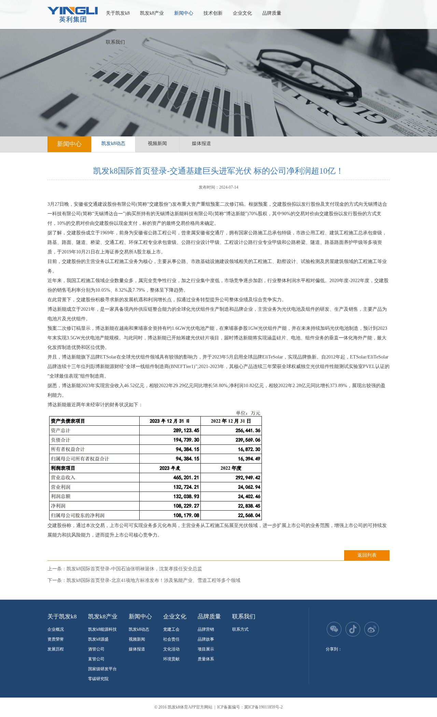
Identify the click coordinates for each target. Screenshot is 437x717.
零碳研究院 (98, 678)
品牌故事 (206, 639)
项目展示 (206, 649)
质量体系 (206, 659)
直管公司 (96, 659)
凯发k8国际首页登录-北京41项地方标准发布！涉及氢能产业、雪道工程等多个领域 (153, 580)
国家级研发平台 (102, 669)
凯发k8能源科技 (102, 629)
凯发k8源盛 (98, 639)
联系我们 (115, 42)
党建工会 (171, 629)
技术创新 (213, 13)
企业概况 (55, 629)
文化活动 (171, 649)
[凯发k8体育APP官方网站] (72, 15)
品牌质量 (271, 13)
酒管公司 (96, 649)
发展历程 (55, 649)
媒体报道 (201, 143)
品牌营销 (206, 629)
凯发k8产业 (152, 13)
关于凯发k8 (118, 13)
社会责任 (171, 639)
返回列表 (367, 555)
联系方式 (240, 629)
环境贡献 (171, 659)
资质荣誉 (55, 639)
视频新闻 (157, 143)
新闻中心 (183, 13)
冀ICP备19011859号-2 (263, 707)
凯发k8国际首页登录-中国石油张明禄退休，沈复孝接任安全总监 (134, 568)
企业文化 (242, 13)
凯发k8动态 (113, 143)
